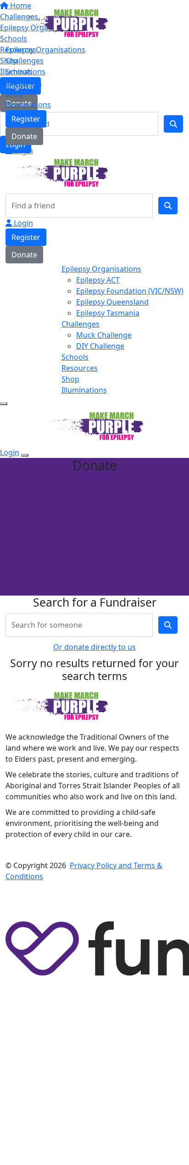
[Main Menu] (3, 403)
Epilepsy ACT (98, 280)
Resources (24, 83)
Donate (24, 136)
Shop (14, 94)
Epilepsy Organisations (45, 50)
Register (25, 119)
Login (22, 150)
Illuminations (28, 105)
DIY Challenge (100, 346)
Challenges (25, 61)
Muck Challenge (104, 335)
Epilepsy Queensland (112, 302)
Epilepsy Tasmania (107, 313)
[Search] (168, 205)
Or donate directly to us (94, 647)
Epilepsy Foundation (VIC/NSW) (129, 291)
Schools (19, 72)
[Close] (24, 455)
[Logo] (59, 23)
